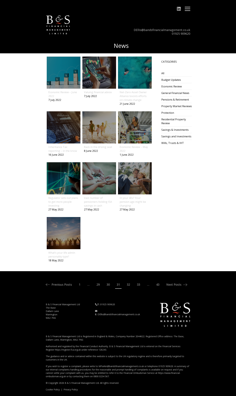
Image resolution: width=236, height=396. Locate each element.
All (162, 73)
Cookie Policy (53, 389)
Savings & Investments (175, 130)
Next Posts (173, 284)
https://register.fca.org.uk (68, 349)
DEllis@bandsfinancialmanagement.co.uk (162, 30)
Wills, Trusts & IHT (172, 143)
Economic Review (171, 86)
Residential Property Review (173, 121)
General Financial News (175, 93)
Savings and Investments (176, 136)
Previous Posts (62, 284)
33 (138, 284)
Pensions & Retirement (175, 99)
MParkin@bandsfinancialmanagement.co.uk (121, 366)
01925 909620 (181, 34)
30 (108, 284)
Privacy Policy (71, 389)
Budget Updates (171, 80)
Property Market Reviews (176, 106)
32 (128, 284)
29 (98, 284)
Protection (167, 113)
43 (157, 284)
